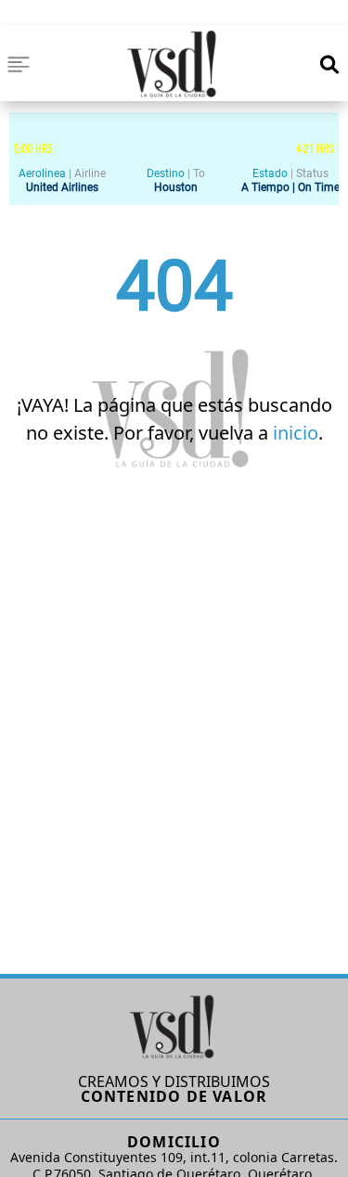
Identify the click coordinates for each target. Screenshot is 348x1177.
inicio (295, 432)
